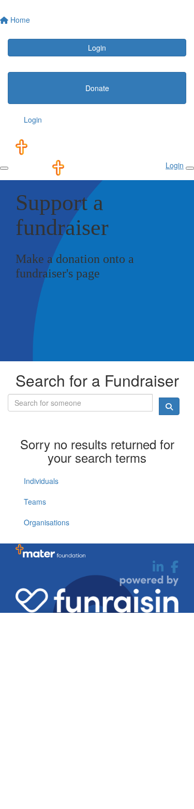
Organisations (46, 522)
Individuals (41, 481)
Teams (35, 501)
